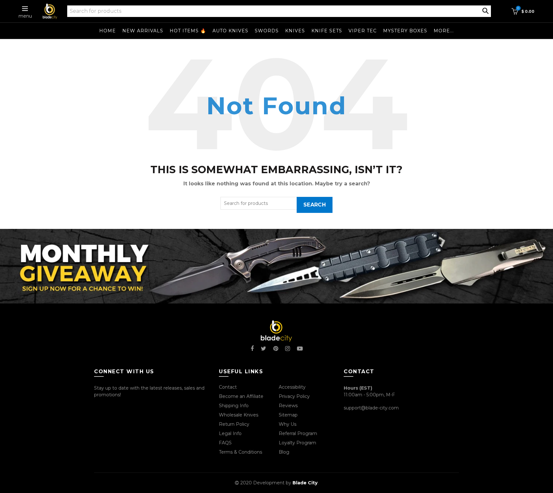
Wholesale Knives (238, 415)
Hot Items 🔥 (188, 31)
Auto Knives (230, 31)
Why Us (287, 424)
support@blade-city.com (371, 408)
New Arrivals (142, 31)
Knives (295, 31)
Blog (284, 452)
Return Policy (234, 424)
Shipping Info (234, 405)
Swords (267, 31)
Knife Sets (326, 31)
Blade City (305, 483)
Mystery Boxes (405, 31)
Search (314, 205)
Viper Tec (363, 31)
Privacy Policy (294, 396)
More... (444, 31)
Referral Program (298, 433)
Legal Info (230, 433)
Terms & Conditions (240, 452)
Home (107, 31)
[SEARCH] (485, 10)
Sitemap (288, 415)
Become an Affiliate (241, 396)
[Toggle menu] (25, 8)
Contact (228, 387)
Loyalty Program (297, 443)
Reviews (288, 405)
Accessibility (292, 387)
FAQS (225, 443)
